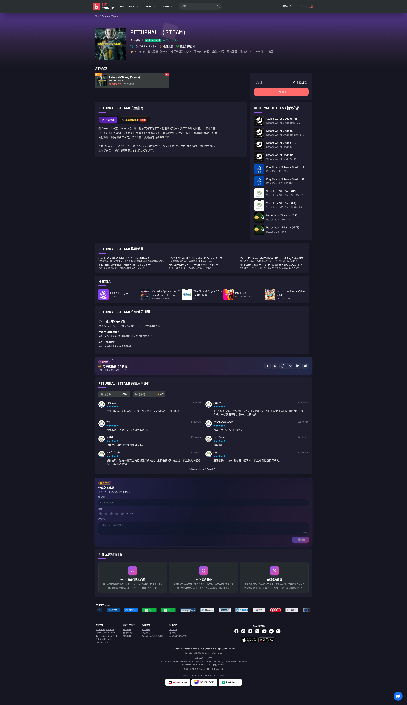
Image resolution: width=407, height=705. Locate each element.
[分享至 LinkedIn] (298, 366)
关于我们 (127, 629)
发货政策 (146, 633)
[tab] (108, 120)
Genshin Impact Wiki (105, 629)
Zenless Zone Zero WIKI (106, 636)
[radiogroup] (112, 407)
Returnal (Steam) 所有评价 (202, 469)
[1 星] (100, 513)
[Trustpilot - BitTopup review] (230, 682)
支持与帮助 (128, 633)
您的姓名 (102, 497)
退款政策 (146, 629)
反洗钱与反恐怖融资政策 (152, 636)
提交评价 (302, 539)
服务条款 (173, 629)
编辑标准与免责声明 (178, 636)
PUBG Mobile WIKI (104, 639)
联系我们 (127, 636)
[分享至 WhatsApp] (282, 366)
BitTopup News (102, 642)
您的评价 (102, 519)
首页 (97, 16)
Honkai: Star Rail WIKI (105, 633)
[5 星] (122, 513)
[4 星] (116, 513)
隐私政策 (173, 633)
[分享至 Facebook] (267, 366)
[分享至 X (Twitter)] (275, 366)
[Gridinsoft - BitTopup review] (204, 682)
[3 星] (111, 513)
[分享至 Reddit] (305, 366)
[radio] (107, 407)
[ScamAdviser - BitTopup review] (177, 682)
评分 (100, 509)
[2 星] (106, 513)
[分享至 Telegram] (290, 366)
